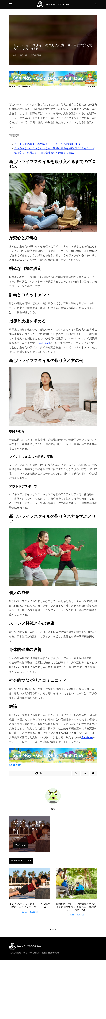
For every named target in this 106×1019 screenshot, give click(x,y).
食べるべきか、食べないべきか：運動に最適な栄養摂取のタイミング (54, 148)
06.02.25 (25, 838)
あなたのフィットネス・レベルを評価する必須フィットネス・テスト (30, 906)
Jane (15, 55)
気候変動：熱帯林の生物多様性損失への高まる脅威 (44, 153)
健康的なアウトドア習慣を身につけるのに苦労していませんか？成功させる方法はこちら (76, 907)
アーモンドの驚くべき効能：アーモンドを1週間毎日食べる (48, 144)
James (16, 838)
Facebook (87, 737)
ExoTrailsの (43, 343)
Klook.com (15, 765)
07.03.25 (23, 55)
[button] (50, 930)
